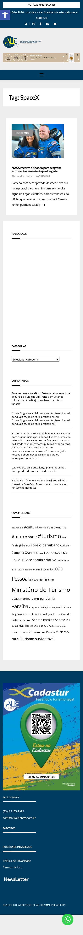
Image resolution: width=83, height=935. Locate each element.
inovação (47, 569)
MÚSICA (15, 599)
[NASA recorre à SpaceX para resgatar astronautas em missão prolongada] (38, 141)
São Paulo (49, 626)
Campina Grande (23, 553)
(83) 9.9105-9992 (13, 811)
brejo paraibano (45, 545)
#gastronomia (57, 527)
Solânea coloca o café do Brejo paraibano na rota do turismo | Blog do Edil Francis (41, 394)
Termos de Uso (12, 867)
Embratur (17, 569)
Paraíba (20, 606)
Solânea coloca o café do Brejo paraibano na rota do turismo (38, 400)
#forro (42, 527)
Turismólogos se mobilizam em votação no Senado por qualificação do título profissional (41, 415)
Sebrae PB (62, 620)
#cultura (31, 527)
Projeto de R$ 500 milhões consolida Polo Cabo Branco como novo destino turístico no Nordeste (39, 484)
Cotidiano (22, 133)
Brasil (28, 545)
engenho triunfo (32, 569)
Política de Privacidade (17, 861)
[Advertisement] (41, 286)
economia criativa (41, 559)
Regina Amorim (20, 614)
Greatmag (45, 905)
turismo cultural (21, 632)
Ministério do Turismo (41, 589)
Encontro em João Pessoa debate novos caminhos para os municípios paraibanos (39, 454)
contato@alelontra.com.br (19, 818)
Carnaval (40, 552)
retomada (35, 614)
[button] (5, 15)
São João (38, 625)
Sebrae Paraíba (43, 620)
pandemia (47, 598)
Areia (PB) (18, 545)
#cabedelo (17, 527)
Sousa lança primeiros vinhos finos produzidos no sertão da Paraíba (39, 469)
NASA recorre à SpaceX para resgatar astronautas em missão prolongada (36, 169)
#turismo (49, 536)
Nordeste (26, 598)
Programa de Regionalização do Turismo (50, 607)
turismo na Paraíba (44, 632)
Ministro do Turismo (41, 579)
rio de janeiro (49, 614)
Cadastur (65, 545)
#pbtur (31, 537)
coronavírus (56, 552)
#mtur (18, 536)
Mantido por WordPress (17, 905)
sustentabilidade (22, 626)
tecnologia (60, 625)
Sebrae (27, 620)
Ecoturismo (63, 560)
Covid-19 (18, 560)
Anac (64, 537)
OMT (36, 598)
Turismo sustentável (37, 638)
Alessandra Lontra (22, 176)
